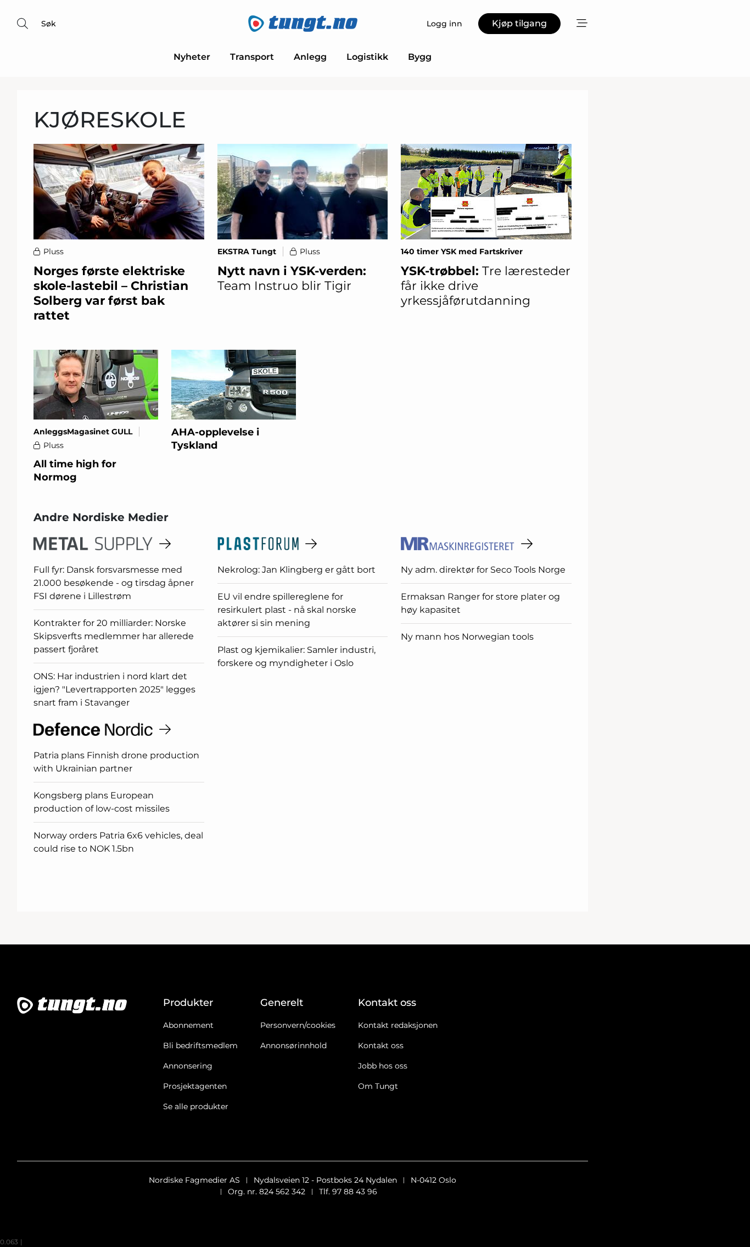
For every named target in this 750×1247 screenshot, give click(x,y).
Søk (48, 24)
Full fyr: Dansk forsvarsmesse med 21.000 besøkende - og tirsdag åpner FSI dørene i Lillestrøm (113, 582)
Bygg (420, 57)
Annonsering (187, 1066)
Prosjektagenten (195, 1086)
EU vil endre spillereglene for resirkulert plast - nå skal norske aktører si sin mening (286, 609)
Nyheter (191, 57)
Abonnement (188, 1025)
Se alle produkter (195, 1106)
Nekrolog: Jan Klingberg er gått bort (296, 569)
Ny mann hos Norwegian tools (467, 636)
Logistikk (367, 57)
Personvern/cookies (297, 1025)
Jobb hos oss (382, 1066)
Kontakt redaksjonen (398, 1025)
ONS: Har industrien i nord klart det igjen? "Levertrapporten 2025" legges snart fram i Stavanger (114, 689)
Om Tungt (378, 1086)
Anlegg (310, 57)
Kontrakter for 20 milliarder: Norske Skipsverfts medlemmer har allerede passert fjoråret (113, 636)
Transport (252, 57)
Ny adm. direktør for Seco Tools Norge (483, 569)
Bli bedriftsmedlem (200, 1045)
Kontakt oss (381, 1045)
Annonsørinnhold (293, 1045)
